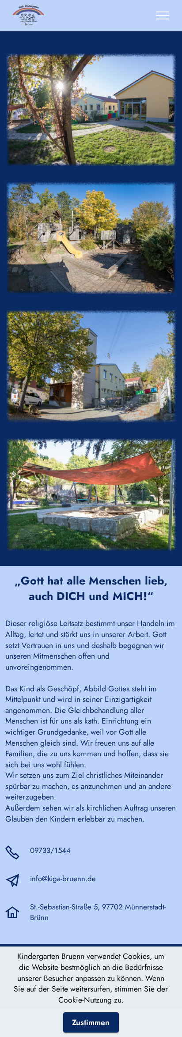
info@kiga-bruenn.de (63, 878)
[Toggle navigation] (163, 15)
